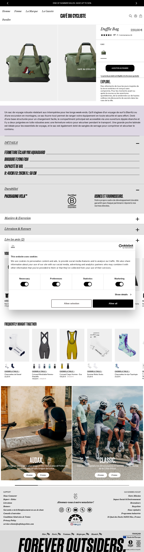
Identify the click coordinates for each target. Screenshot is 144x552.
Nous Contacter (10, 496)
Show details (121, 294)
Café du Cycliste (135, 549)
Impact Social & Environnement (127, 499)
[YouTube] (75, 510)
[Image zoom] (29, 63)
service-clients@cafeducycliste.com (18, 524)
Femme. (43, 475)
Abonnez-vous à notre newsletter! (75, 502)
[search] (129, 15)
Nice (44, 534)
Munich (94, 534)
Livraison (7, 503)
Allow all (113, 303)
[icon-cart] (140, 15)
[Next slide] (136, 3)
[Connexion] (134, 15)
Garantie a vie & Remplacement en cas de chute (23, 510)
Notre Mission (134, 496)
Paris (54, 534)
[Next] (137, 436)
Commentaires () (125, 35)
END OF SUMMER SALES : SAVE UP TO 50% (72, 3)
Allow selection (71, 303)
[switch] (56, 284)
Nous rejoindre (134, 510)
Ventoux (66, 534)
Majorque (80, 534)
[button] (120, 68)
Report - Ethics (9, 499)
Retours (6, 506)
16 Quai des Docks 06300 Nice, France (124, 517)
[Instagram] (61, 510)
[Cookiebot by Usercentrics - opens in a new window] (121, 246)
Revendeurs (135, 503)
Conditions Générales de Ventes (17, 517)
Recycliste (136, 506)
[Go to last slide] (7, 3)
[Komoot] (89, 510)
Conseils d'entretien (11, 513)
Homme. (29, 475)
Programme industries (131, 513)
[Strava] (82, 510)
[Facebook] (68, 510)
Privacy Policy (9, 520)
